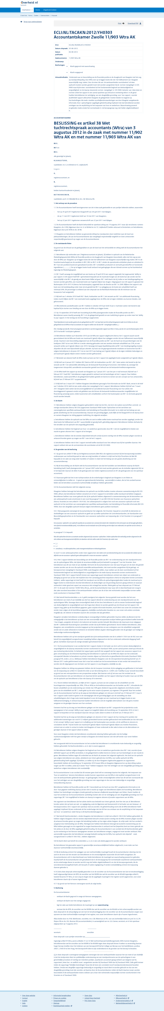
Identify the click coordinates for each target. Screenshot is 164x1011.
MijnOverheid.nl (121, 995)
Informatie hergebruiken (62, 995)
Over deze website (28, 995)
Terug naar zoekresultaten (33, 22)
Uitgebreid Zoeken (49, 10)
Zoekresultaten (45, 15)
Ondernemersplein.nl (123, 1001)
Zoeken (36, 15)
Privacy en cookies (59, 998)
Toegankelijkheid (59, 1001)
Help (24, 1003)
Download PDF (133, 23)
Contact (25, 998)
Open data (88, 995)
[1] (88, 588)
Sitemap (56, 1003)
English (24, 1001)
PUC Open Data (90, 1001)
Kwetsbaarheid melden (61, 1006)
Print (119, 23)
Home (37, 10)
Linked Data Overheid (92, 998)
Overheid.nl (26, 10)
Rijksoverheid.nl (121, 998)
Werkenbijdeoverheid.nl (124, 1003)
